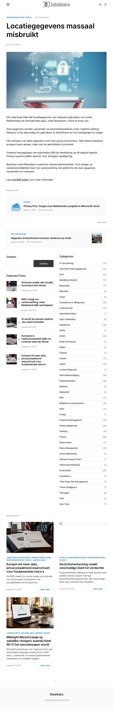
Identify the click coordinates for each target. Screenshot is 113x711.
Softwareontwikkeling (69, 465)
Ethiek (62, 347)
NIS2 (61, 409)
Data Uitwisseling (67, 319)
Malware (63, 386)
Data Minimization (67, 313)
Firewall (63, 353)
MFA (61, 397)
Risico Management (68, 448)
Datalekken (20, 234)
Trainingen (64, 493)
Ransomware (65, 442)
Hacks (62, 364)
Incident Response (68, 369)
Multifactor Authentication (71, 403)
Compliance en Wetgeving (71, 302)
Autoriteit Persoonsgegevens (73, 269)
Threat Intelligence (68, 487)
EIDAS (62, 336)
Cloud (62, 297)
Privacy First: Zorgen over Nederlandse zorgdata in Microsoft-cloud (61, 206)
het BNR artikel (20, 179)
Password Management (70, 420)
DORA (62, 330)
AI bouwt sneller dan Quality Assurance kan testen (37, 284)
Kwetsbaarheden (67, 381)
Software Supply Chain (70, 459)
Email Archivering (67, 341)
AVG (12, 234)
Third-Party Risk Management (73, 481)
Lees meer (45, 589)
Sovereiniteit (65, 470)
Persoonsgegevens (15, 17)
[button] (7, 4)
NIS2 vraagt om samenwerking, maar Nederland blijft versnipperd (37, 302)
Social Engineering (68, 453)
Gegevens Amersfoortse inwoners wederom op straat (41, 238)
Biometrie (63, 291)
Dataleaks (56, 694)
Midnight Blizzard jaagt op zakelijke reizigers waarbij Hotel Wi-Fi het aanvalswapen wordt (28, 640)
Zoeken (11, 256)
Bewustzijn (64, 285)
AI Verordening (66, 263)
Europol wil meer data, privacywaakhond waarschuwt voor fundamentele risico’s (33, 360)
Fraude (62, 358)
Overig (62, 414)
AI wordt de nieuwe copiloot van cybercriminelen (37, 320)
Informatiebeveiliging (69, 375)
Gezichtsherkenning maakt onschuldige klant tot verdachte (81, 566)
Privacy (28, 17)
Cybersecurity (66, 308)
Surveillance (65, 476)
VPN (61, 498)
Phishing (63, 431)
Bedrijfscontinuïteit (68, 280)
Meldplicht (64, 392)
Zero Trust (64, 504)
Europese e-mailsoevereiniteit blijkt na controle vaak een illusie (36, 338)
